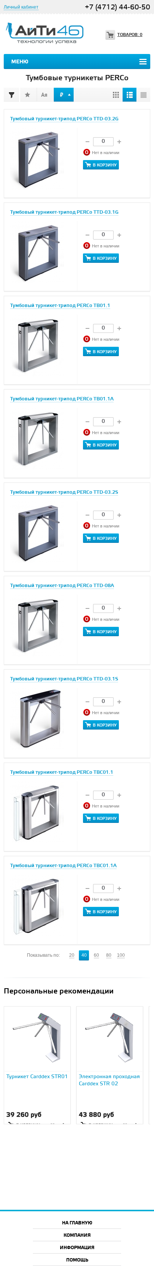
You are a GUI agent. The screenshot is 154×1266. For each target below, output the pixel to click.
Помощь (77, 1260)
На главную (77, 1223)
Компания (77, 1235)
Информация (77, 1248)
